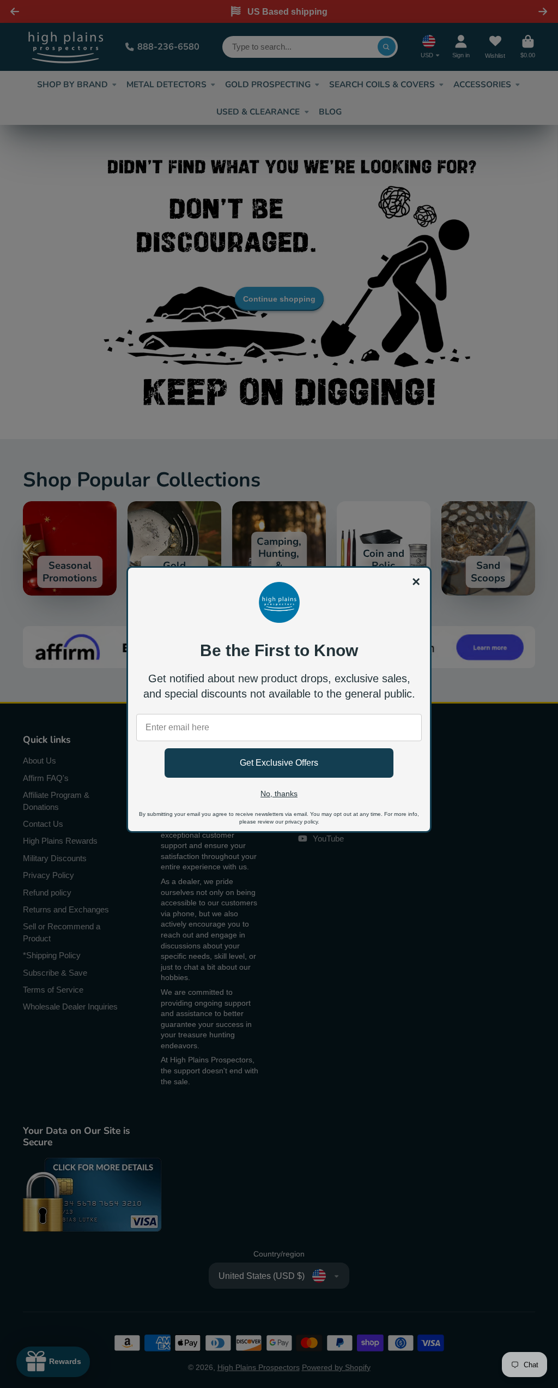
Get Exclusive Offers (279, 762)
